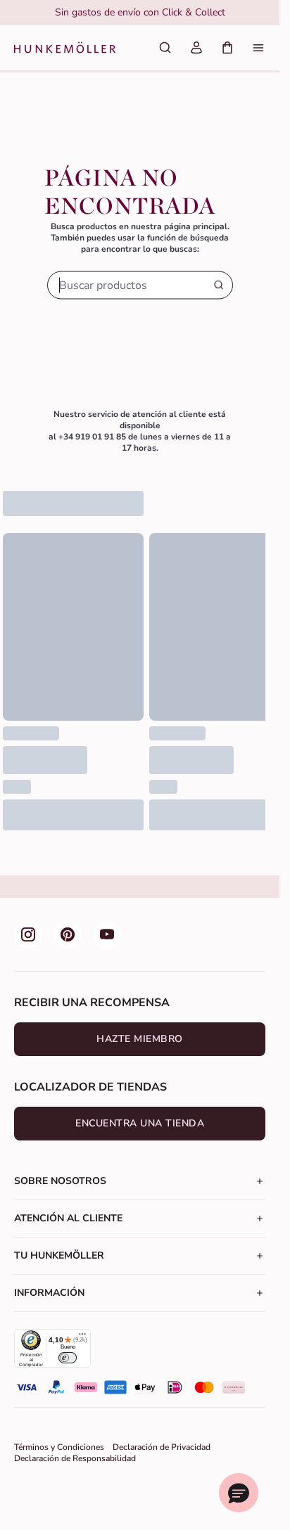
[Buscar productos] (165, 48)
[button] (238, 1492)
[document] (139, 13)
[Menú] (258, 48)
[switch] (67, 1357)
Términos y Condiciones (59, 1447)
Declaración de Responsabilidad (75, 1458)
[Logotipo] (64, 48)
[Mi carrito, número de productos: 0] (227, 48)
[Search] (219, 285)
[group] (139, 13)
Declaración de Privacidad (161, 1447)
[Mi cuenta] (196, 48)
